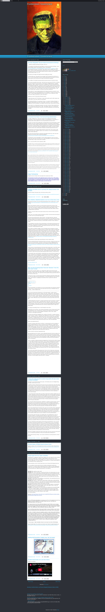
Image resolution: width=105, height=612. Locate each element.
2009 (65, 195)
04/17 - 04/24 (67, 171)
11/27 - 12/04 (67, 102)
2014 (65, 91)
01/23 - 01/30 (67, 187)
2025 (65, 76)
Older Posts (58, 581)
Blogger (58, 609)
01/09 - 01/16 (67, 190)
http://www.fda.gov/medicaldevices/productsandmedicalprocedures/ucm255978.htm (41, 135)
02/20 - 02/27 (67, 182)
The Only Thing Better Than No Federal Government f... (69, 106)
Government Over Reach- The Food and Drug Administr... (69, 108)
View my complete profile (72, 70)
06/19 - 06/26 (67, 158)
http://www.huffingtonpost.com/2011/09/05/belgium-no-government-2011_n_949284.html (42, 68)
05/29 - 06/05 (67, 162)
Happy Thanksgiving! (33, 174)
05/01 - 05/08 (67, 168)
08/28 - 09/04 (67, 144)
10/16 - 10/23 (67, 135)
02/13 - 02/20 (67, 183)
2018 (65, 86)
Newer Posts (30, 581)
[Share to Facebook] (46, 110)
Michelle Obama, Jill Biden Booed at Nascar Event (39, 444)
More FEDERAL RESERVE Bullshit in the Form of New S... (69, 114)
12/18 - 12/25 (67, 98)
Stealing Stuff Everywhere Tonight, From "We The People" (41, 537)
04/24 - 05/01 (67, 169)
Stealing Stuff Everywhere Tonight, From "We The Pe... (69, 125)
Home (44, 581)
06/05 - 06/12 (67, 161)
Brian (70, 69)
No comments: (38, 183)
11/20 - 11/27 (67, 104)
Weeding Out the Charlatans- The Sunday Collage (35, 593)
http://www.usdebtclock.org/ (32, 262)
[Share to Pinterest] (47, 110)
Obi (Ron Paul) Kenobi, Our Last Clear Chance (39, 559)
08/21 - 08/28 (67, 146)
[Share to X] (45, 110)
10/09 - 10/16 (67, 136)
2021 (65, 82)
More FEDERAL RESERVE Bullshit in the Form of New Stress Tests (43, 199)
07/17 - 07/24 (67, 153)
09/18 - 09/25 (67, 140)
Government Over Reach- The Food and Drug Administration (42, 116)
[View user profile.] (31, 282)
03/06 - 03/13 (67, 179)
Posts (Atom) (46, 584)
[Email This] (43, 110)
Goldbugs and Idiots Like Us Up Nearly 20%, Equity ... (69, 112)
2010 (65, 193)
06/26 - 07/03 (67, 157)
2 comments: (38, 171)
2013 (65, 93)
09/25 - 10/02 (67, 139)
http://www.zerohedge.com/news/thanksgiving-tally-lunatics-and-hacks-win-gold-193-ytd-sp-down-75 (43, 194)
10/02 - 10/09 (67, 137)
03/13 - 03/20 (67, 178)
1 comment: (38, 110)
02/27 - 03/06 (67, 180)
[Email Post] (41, 110)
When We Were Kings (31, 600)
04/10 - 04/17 (67, 172)
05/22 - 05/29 (67, 164)
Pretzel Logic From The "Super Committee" (38, 455)
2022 (65, 80)
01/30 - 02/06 (67, 186)
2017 (65, 87)
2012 (65, 94)
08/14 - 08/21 (67, 147)
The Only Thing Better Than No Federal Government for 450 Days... (43, 62)
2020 (65, 83)
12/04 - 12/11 (67, 101)
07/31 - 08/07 (67, 150)
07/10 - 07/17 (67, 154)
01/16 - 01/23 (67, 189)
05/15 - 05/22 (67, 165)
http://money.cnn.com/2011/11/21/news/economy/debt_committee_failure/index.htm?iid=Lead (42, 525)
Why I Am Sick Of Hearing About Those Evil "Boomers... (69, 116)
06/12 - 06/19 (67, 160)
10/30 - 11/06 (67, 132)
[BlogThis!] (44, 110)
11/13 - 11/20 (67, 129)
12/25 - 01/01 (67, 97)
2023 (65, 79)
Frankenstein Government (39, 4)
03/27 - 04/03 (67, 175)
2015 (65, 90)
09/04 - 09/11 (67, 143)
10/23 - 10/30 (67, 133)
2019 (65, 84)
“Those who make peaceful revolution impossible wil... (69, 118)
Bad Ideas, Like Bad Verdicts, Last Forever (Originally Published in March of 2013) (42, 587)
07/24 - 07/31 (67, 151)
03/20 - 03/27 (67, 176)
